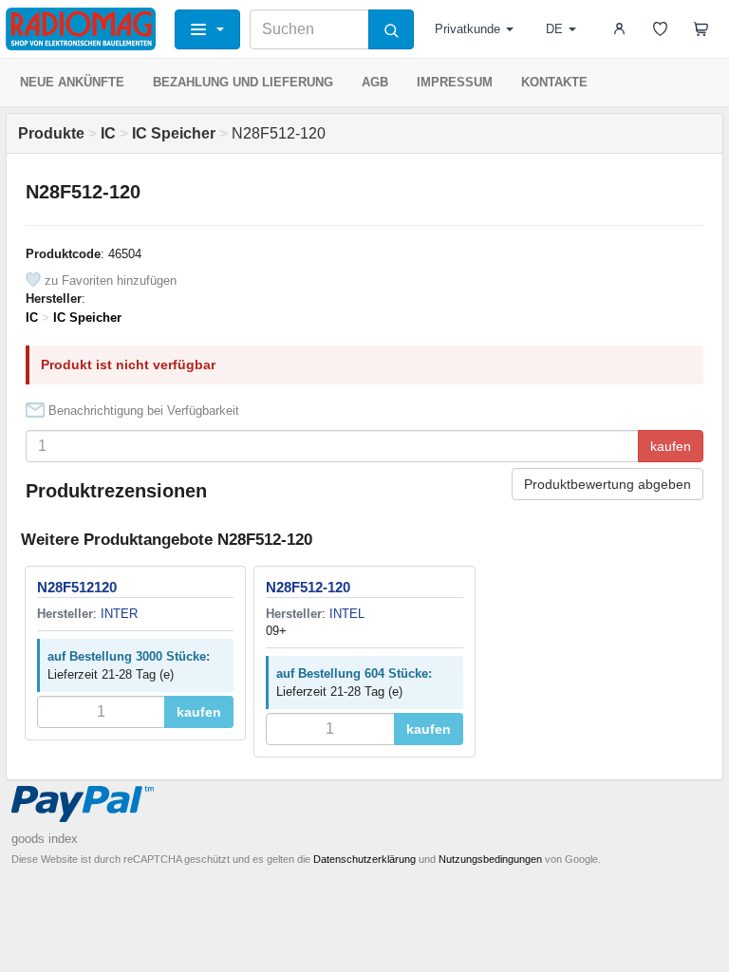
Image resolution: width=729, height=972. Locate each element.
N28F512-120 (308, 587)
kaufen (670, 446)
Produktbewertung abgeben (607, 484)
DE (554, 29)
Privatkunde (467, 29)
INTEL (346, 614)
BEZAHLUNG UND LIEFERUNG (243, 82)
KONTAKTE (554, 82)
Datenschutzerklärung (364, 859)
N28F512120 (77, 587)
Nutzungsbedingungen (490, 859)
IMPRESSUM (455, 82)
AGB (375, 82)
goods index (44, 839)
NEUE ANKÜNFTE (72, 82)
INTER (119, 614)
